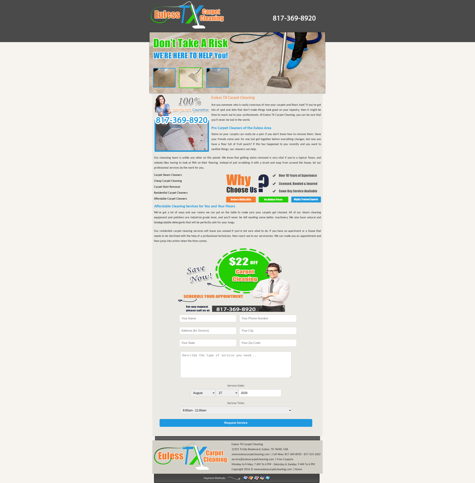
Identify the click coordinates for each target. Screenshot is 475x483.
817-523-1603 (312, 454)
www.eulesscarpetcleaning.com (251, 454)
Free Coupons (285, 459)
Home (298, 469)
